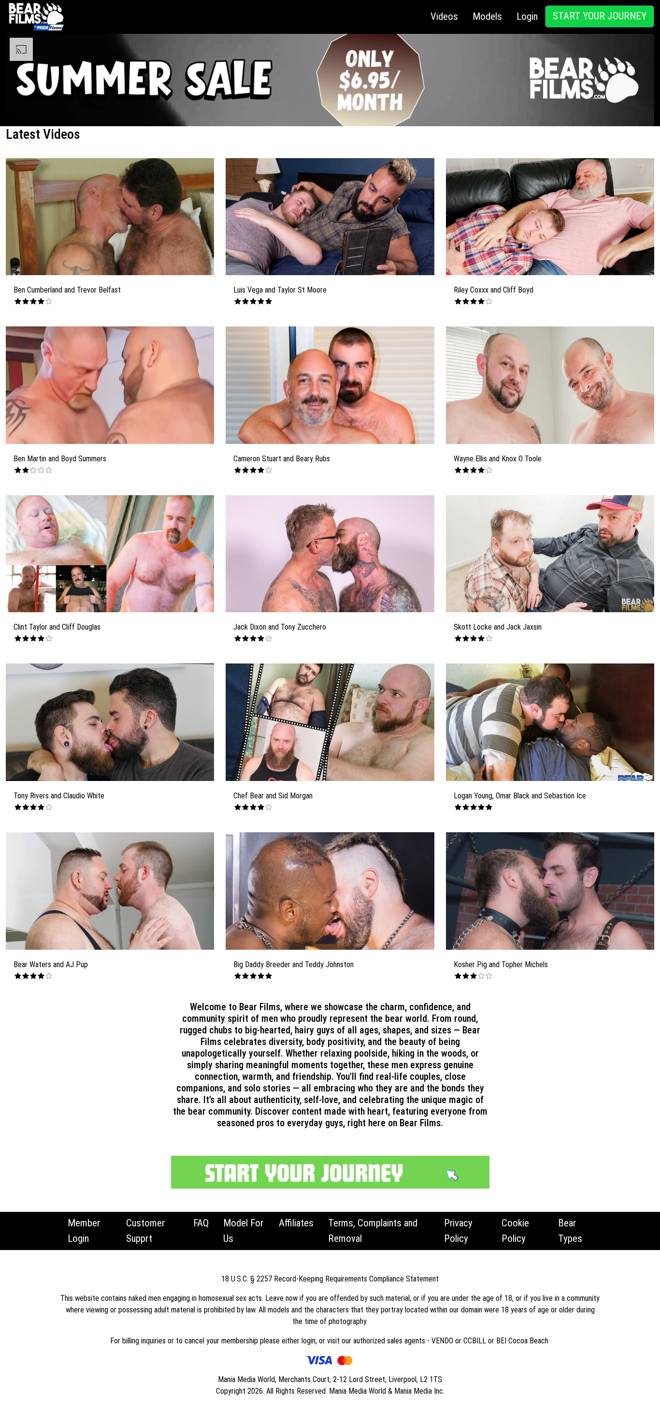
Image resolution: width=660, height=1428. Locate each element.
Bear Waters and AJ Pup (51, 964)
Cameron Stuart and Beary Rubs (281, 458)
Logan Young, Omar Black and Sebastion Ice (520, 795)
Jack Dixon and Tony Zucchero (279, 627)
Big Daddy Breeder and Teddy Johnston (293, 964)
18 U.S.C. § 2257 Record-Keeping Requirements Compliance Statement (330, 1278)
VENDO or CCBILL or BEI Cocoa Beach (490, 1340)
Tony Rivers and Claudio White (59, 795)
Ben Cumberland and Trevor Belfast (67, 289)
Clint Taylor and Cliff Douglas (57, 627)
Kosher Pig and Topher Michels (501, 964)
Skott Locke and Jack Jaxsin (498, 627)
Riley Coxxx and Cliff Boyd (493, 289)
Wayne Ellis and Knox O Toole (498, 458)
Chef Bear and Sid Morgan (273, 795)
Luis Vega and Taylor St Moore (280, 289)
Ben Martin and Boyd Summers (60, 458)
